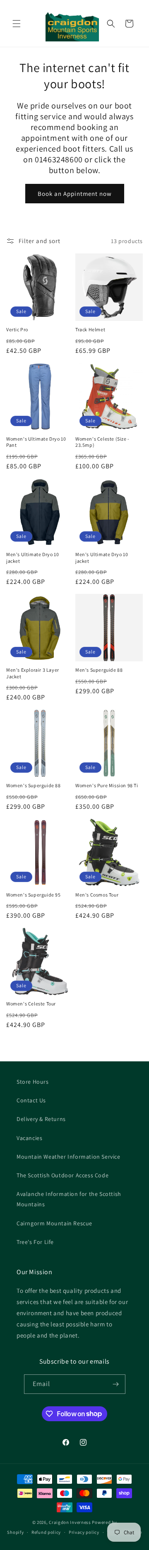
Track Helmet (90, 329)
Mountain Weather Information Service (68, 1156)
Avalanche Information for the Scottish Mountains (69, 1199)
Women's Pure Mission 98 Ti (106, 785)
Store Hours (33, 1081)
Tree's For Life (35, 1242)
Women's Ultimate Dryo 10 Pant (36, 442)
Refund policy (46, 1532)
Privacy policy (84, 1532)
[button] (16, 23)
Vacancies (29, 1138)
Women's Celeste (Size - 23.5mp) (102, 442)
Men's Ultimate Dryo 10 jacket (32, 557)
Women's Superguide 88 (33, 785)
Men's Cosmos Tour (96, 895)
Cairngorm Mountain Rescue (54, 1223)
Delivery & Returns (41, 1119)
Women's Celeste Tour (31, 1003)
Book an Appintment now (75, 194)
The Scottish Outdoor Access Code (62, 1175)
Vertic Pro (17, 329)
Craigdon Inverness (70, 1522)
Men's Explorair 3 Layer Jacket (32, 673)
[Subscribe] (116, 1384)
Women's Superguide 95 (33, 895)
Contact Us (31, 1100)
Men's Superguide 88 (99, 670)
